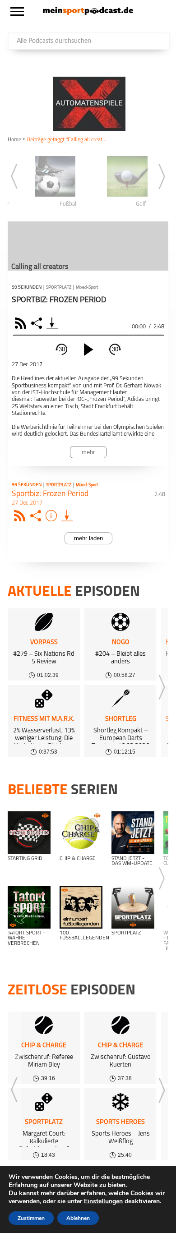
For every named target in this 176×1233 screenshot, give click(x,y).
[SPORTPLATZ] (132, 907)
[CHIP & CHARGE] (81, 832)
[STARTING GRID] (29, 832)
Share (37, 323)
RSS (22, 323)
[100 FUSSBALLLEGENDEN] (81, 907)
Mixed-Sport (87, 287)
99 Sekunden (27, 287)
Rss (21, 515)
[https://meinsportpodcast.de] (88, 13)
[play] (88, 349)
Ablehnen (78, 1218)
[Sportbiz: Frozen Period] (67, 515)
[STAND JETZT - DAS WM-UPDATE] (132, 832)
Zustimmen (31, 1218)
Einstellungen (103, 1201)
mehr (88, 452)
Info (52, 515)
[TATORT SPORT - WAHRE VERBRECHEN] (29, 907)
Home (14, 140)
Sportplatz (58, 287)
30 (62, 349)
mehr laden (88, 538)
